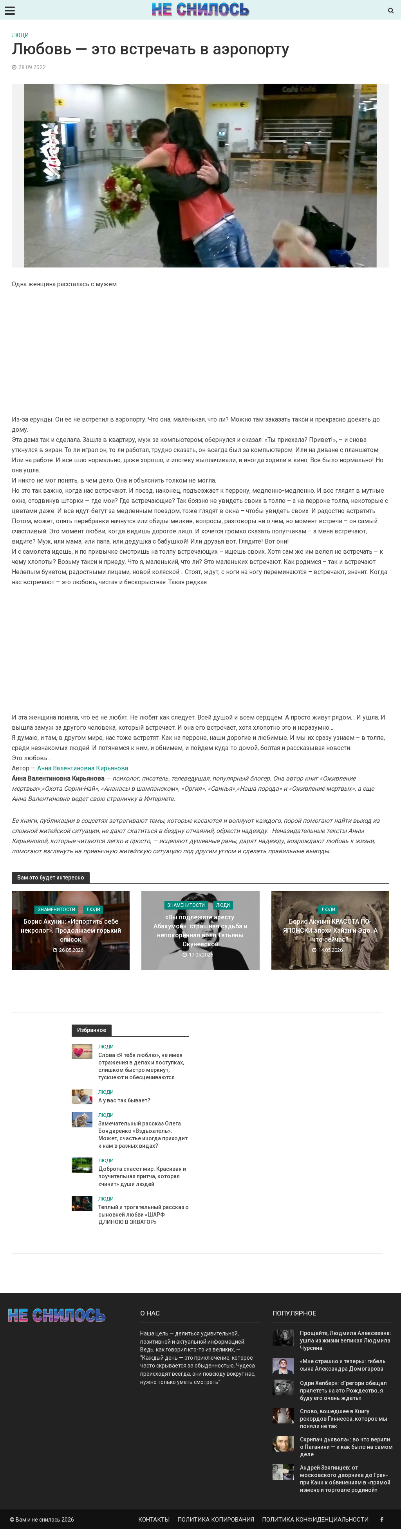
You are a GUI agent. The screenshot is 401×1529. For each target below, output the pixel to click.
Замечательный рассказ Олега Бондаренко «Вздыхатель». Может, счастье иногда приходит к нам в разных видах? (143, 1134)
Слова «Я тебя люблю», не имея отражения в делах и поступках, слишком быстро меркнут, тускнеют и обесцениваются (141, 1066)
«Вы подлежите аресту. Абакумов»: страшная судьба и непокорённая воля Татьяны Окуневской (200, 930)
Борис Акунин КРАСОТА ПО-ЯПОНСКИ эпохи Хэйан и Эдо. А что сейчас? (330, 931)
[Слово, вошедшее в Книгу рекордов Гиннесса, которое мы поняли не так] (283, 1415)
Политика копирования (215, 1519)
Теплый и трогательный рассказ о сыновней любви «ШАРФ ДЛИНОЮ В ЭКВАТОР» (143, 1214)
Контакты (154, 1519)
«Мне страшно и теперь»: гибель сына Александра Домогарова (343, 1365)
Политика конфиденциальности (315, 1519)
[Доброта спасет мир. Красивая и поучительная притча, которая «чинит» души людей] (82, 1165)
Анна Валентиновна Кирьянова (82, 768)
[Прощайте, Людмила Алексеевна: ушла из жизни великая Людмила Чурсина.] (283, 1337)
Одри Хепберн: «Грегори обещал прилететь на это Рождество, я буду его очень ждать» (343, 1390)
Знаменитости (56, 909)
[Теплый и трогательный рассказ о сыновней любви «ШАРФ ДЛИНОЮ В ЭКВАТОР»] (82, 1203)
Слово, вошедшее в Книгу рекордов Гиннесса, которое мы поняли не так (343, 1418)
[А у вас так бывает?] (82, 1096)
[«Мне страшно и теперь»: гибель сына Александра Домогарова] (283, 1365)
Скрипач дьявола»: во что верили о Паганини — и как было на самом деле (346, 1446)
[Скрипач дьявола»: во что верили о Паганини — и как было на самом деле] (283, 1443)
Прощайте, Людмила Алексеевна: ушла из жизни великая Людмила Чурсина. (345, 1340)
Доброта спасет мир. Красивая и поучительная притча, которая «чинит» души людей (142, 1176)
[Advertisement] (200, 352)
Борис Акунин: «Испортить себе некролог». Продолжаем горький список (71, 930)
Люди (20, 35)
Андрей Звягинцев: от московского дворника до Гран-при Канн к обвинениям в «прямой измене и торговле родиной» (345, 1478)
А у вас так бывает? (124, 1100)
